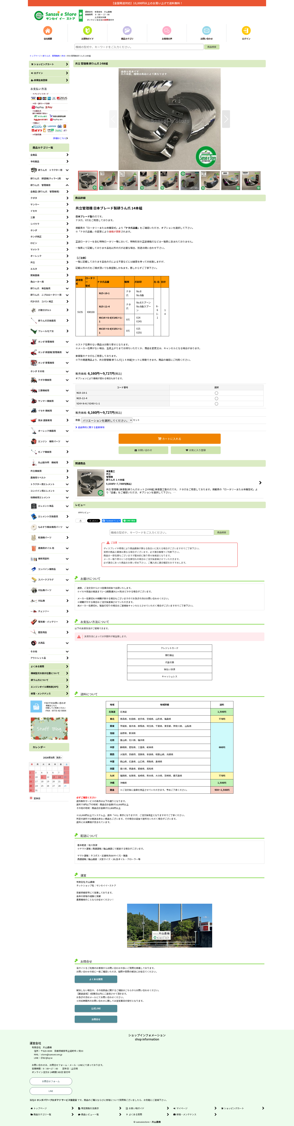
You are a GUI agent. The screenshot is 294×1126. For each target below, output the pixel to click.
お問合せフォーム (51, 1081)
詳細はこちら (59, 138)
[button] (113, 119)
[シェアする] (80, 521)
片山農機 (156, 1121)
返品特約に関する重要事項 (91, 427)
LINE (51, 1091)
